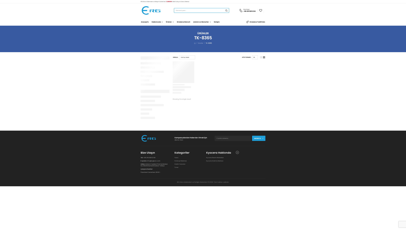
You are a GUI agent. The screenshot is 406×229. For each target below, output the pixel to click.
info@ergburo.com (153, 161)
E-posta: (144, 161)
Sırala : (175, 57)
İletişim (216, 22)
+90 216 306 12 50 (149, 158)
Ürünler (169, 22)
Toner (176, 167)
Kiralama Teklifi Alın (257, 22)
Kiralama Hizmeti (183, 22)
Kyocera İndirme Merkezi (214, 161)
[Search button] (226, 10)
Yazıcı (176, 157)
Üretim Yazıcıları (179, 164)
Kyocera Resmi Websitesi (215, 157)
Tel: (142, 158)
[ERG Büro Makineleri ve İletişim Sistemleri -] (151, 10)
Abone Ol (257, 138)
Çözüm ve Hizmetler (201, 22)
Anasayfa (144, 22)
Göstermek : (246, 57)
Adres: (143, 164)
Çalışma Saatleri (146, 169)
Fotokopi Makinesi (180, 161)
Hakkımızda (156, 22)
